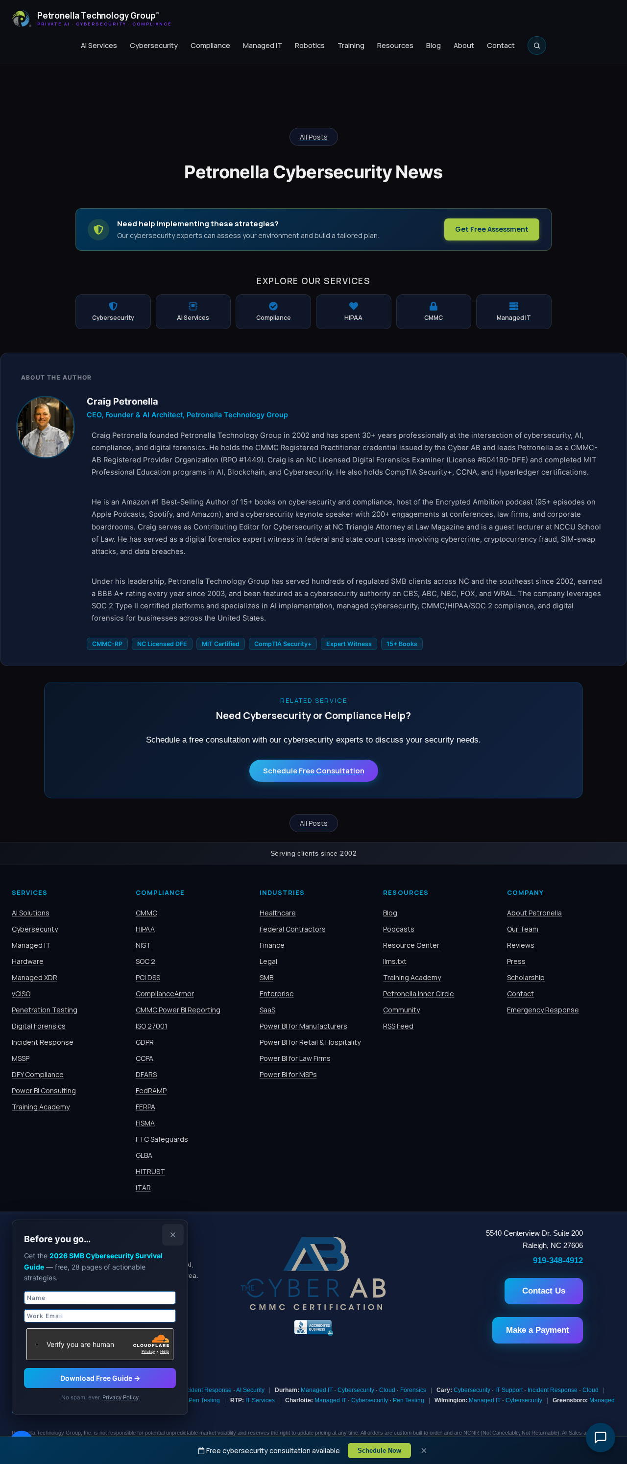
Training (351, 45)
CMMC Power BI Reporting (178, 1009)
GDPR (145, 1042)
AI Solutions (30, 912)
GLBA (144, 1155)
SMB (266, 977)
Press (516, 961)
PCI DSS (148, 977)
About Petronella (534, 912)
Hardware (28, 961)
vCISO (21, 993)
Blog (433, 45)
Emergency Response (543, 1009)
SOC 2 (145, 961)
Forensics (413, 1390)
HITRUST (150, 1171)
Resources (395, 45)
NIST (143, 945)
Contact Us (543, 1291)
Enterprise (277, 993)
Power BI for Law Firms (295, 1058)
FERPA (145, 1106)
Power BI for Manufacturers (303, 1026)
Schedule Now (379, 1450)
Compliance (210, 45)
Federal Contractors (293, 929)
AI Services (99, 45)
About (464, 45)
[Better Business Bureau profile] (313, 1334)
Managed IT (262, 45)
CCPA (144, 1058)
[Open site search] (537, 45)
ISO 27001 (152, 1026)
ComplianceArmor (165, 993)
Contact (501, 45)
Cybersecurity (154, 45)
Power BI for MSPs (288, 1074)
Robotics (310, 45)
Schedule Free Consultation (313, 771)
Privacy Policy (120, 1397)
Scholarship (526, 977)
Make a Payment (537, 1330)
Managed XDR (34, 977)
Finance (272, 945)
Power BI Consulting (44, 1090)
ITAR (143, 1187)
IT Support (509, 1390)
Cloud (387, 1390)
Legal (268, 961)
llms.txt (395, 961)
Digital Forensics (39, 1026)
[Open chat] (600, 1437)
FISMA (145, 1123)
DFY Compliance (38, 1074)
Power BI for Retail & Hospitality (310, 1042)
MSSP (20, 1058)
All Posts (314, 137)
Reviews (520, 945)
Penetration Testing (44, 1009)
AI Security (250, 1390)
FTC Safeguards (162, 1139)
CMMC (146, 912)
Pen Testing (204, 1400)
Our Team (522, 929)
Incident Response (42, 1042)
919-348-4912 (558, 1260)
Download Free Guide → (100, 1378)
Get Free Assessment (492, 229)
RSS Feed (398, 1026)
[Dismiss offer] (173, 1235)
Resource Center (411, 945)
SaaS (267, 1009)
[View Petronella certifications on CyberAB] (313, 1307)
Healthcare (278, 912)
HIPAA (145, 929)
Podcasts (398, 929)
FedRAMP (151, 1090)
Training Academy (41, 1106)
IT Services (260, 1400)
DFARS (146, 1074)
